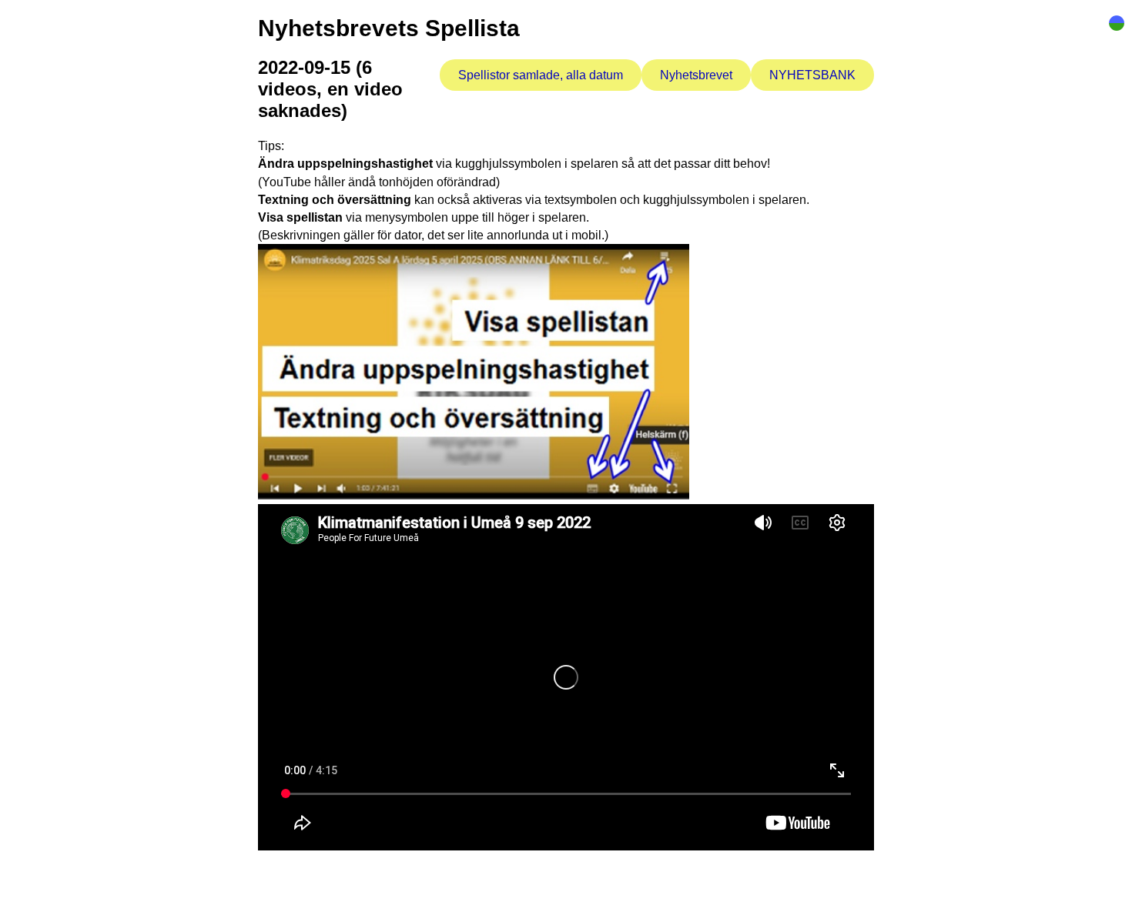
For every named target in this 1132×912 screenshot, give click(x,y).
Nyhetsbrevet (696, 75)
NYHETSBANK (812, 75)
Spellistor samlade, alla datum (540, 75)
